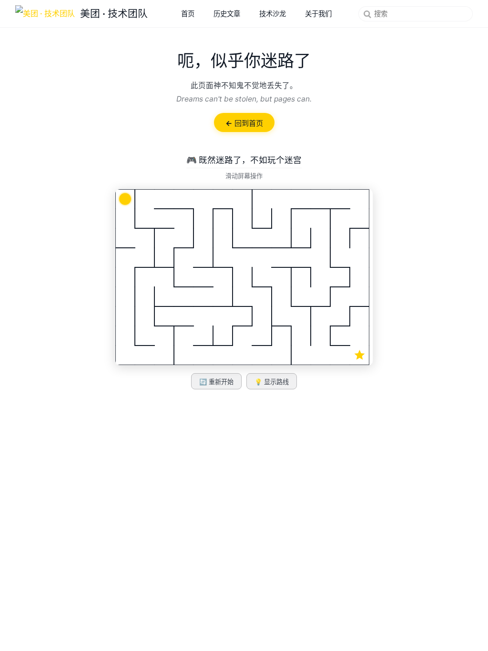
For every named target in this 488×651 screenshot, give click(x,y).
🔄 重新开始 (216, 382)
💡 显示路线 (271, 382)
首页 (187, 14)
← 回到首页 (244, 123)
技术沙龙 (272, 14)
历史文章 (227, 14)
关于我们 (318, 14)
